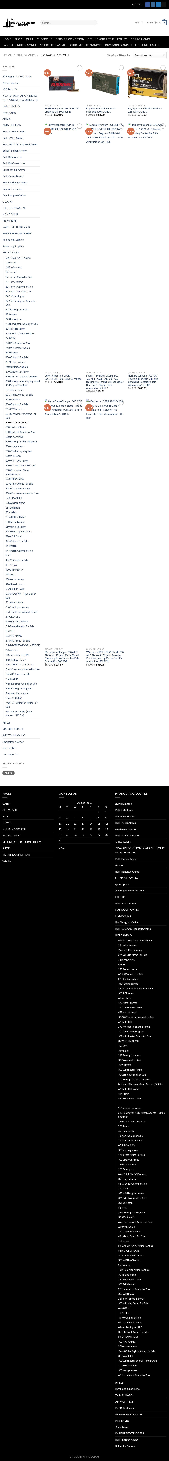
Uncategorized (10, 754)
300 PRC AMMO (14, 436)
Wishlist (7, 860)
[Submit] (94, 23)
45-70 (9, 555)
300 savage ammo (15, 446)
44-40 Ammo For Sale (17, 541)
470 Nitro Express (15, 584)
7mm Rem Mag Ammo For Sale (21, 683)
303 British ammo (15, 478)
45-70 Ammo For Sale (17, 560)
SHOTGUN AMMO (13, 735)
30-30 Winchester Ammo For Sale (21, 415)
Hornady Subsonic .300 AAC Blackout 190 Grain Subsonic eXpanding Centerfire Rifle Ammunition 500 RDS (143, 380)
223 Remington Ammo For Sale (22, 323)
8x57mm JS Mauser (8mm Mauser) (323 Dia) (19, 713)
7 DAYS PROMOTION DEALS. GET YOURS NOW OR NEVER (20, 97)
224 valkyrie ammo (15, 328)
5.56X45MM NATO (15, 589)
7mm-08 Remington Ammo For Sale (22, 704)
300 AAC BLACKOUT (17, 422)
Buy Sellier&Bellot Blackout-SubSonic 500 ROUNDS (101, 110)
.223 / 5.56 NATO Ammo (18, 257)
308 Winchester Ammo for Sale (22, 493)
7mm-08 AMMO (14, 698)
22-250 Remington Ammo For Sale (21, 303)
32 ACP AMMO (14, 498)
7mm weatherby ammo (17, 693)
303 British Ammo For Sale (19, 483)
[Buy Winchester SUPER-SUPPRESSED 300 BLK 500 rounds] (64, 246)
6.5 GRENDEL (13, 616)
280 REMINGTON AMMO (86, 44)
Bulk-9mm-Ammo (12, 176)
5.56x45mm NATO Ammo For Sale (21, 595)
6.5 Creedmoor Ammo (17, 607)
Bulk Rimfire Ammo (13, 163)
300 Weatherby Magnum (19, 451)
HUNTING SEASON (147, 44)
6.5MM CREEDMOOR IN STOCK (23, 645)
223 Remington (14, 319)
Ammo (6, 118)
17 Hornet (11, 272)
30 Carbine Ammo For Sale (19, 394)
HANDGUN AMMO (14, 207)
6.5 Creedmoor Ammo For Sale (22, 612)
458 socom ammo (15, 579)
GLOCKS (7, 201)
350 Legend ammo (15, 522)
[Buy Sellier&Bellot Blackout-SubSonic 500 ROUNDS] (105, 83)
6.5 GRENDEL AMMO (53, 44)
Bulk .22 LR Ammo (12, 137)
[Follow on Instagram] (153, 4)
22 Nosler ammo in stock (18, 291)
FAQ (5, 816)
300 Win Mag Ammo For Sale (20, 465)
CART (29, 39)
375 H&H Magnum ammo (18, 531)
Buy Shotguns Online (14, 195)
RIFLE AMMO (25, 55)
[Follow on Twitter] (158, 4)
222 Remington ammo (17, 309)
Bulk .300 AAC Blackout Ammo (20, 144)
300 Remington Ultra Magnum (21, 441)
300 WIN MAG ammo (17, 460)
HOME (6, 39)
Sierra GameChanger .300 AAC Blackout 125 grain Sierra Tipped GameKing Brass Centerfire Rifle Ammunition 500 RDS (62, 657)
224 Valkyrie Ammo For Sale (20, 333)
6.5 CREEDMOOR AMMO (20, 44)
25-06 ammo (12, 352)
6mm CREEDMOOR (16, 659)
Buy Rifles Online (12, 188)
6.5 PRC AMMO (140, 39)
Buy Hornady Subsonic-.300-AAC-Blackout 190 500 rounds (62, 110)
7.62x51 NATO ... (12, 106)
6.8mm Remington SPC (18, 655)
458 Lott (10, 574)
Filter (8, 773)
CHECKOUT (44, 39)
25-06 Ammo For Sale (17, 357)
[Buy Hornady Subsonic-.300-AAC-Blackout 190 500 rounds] (64, 83)
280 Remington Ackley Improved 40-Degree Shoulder (23, 383)
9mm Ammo (9, 112)
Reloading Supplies (13, 239)
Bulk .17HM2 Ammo (14, 131)
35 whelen (11, 512)
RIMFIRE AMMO (12, 728)
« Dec (62, 848)
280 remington (10, 82)
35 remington (13, 507)
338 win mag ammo (15, 502)
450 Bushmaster (14, 569)
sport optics (9, 747)
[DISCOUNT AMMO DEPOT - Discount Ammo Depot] (18, 22)
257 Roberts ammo (16, 362)
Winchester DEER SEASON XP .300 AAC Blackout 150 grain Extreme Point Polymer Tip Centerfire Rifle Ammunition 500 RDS (105, 657)
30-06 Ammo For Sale (17, 404)
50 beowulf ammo (15, 602)
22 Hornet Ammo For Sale (19, 286)
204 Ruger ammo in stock (16, 76)
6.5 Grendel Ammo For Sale (20, 626)
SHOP (18, 39)
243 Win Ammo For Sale (18, 343)
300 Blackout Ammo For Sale (20, 432)
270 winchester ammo (17, 371)
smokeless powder (13, 741)
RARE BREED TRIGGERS (16, 233)
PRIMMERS (9, 220)
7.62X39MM (12, 678)
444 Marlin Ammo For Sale (19, 550)
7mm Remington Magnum (19, 688)
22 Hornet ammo (14, 281)
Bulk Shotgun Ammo (14, 169)
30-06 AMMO (13, 399)
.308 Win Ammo (14, 267)
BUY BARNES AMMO (118, 44)
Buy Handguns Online (14, 182)
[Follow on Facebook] (147, 4)
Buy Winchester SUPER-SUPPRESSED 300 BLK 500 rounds (63, 377)
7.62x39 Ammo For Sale (18, 674)
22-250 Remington (15, 296)
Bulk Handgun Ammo (14, 150)
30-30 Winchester (15, 409)
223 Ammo (11, 314)
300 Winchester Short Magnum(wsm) (17, 472)
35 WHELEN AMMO (16, 517)
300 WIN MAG (13, 455)
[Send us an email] (163, 4)
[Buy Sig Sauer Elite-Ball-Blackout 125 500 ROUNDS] (147, 83)
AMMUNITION (11, 125)
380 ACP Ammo (14, 536)
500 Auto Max (10, 89)
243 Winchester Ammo (18, 347)
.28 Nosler (11, 262)
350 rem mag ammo (16, 526)
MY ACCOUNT (11, 835)
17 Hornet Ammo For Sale (19, 277)
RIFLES (6, 722)
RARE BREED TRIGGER (16, 226)
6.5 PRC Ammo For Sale (18, 640)
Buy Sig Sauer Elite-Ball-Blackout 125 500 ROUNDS (145, 110)
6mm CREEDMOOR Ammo (19, 664)
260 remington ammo (17, 366)
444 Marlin (11, 545)
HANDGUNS (10, 214)
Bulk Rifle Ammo (12, 157)
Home (7, 55)
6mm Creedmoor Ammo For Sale (23, 669)
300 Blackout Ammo (16, 427)
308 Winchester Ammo (18, 488)
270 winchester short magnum (22, 376)
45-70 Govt (12, 565)
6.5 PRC (10, 631)
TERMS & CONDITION (70, 39)
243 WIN (10, 338)
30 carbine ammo (14, 390)
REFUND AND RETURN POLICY (107, 39)
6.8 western (12, 650)
